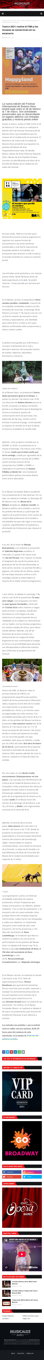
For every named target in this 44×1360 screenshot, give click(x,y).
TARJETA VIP (26, 1319)
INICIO (13, 1353)
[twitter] (32, 1177)
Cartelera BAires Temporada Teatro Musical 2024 (25, 1292)
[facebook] (11, 1172)
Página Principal (7, 20)
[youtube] (11, 1177)
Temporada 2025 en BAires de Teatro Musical (25, 1301)
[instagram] (32, 1172)
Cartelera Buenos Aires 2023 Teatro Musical (24, 1283)
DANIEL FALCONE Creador (31, 1316)
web (25, 280)
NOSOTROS (20, 1353)
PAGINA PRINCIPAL (8, 1316)
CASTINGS (5, 1319)
